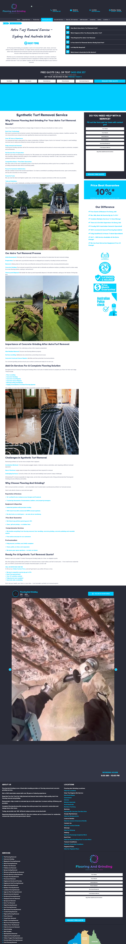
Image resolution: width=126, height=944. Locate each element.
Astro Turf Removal (9, 903)
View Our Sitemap (69, 830)
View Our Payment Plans (71, 849)
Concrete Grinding (9, 859)
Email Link (76, 11)
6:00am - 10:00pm (116, 11)
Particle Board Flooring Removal (13, 940)
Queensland (68, 797)
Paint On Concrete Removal (12, 927)
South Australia (69, 804)
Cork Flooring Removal (10, 942)
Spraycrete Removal (10, 900)
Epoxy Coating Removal (10, 870)
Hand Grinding (8, 929)
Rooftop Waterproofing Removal (13, 874)
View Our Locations (70, 790)
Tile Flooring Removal (10, 857)
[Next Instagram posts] (116, 669)
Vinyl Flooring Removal (10, 905)
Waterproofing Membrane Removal (14, 872)
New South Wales (69, 795)
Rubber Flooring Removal (11, 920)
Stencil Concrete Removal (11, 894)
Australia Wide (96, 11)
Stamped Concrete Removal (12, 898)
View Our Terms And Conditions (73, 844)
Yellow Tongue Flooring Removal (13, 938)
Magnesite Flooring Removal (12, 861)
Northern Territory (70, 807)
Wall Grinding (7, 931)
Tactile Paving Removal (10, 911)
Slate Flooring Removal (10, 863)
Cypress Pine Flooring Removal (13, 892)
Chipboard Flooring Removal (12, 936)
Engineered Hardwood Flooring (13, 881)
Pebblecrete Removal (10, 868)
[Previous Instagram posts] (10, 669)
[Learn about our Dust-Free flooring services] (37, 6)
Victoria (66, 800)
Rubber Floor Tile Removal (11, 925)
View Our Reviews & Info (71, 816)
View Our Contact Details (72, 825)
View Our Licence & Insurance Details (75, 821)
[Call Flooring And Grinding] (51, 10)
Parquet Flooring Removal (11, 876)
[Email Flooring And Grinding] (71, 10)
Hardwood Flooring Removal (12, 896)
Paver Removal (8, 916)
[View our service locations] (90, 10)
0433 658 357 (57, 11)
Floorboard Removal (10, 879)
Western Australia (69, 802)
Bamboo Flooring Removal (11, 887)
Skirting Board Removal (10, 933)
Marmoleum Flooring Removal (12, 909)
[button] (95, 27)
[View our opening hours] (110, 10)
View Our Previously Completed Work (75, 835)
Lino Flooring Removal (10, 907)
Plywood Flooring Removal (11, 914)
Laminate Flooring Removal (11, 890)
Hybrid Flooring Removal (11, 885)
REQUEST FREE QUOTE (110, 81)
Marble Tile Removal (10, 865)
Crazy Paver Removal (10, 918)
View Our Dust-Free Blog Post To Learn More (77, 839)
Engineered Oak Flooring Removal (13, 883)
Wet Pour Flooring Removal (11, 922)
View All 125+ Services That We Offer (75, 811)
